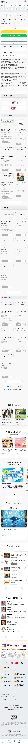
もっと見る (14, 589)
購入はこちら (14, 32)
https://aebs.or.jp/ (5, 726)
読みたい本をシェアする (15, 35)
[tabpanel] (14, 523)
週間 (7, 550)
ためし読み (14, 28)
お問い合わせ (11, 705)
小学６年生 (15, 389)
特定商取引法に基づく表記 (14, 709)
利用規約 (17, 705)
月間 (20, 550)
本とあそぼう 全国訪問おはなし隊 (8, 699)
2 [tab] (14, 494)
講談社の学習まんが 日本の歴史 (8, 696)
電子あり (4, 142)
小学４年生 (3, 389)
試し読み (9, 142)
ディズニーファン (5, 694)
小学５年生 (9, 389)
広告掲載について (8, 707)
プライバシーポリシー (18, 707)
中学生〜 (20, 389)
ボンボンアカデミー (5, 691)
